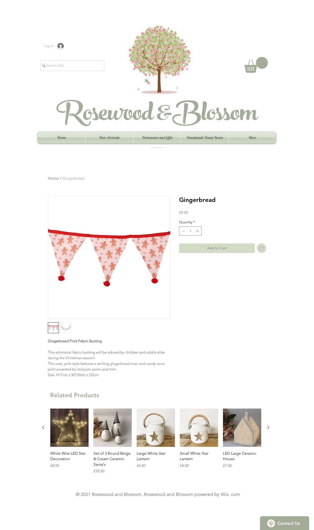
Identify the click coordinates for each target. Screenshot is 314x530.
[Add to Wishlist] (261, 248)
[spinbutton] (190, 231)
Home (53, 178)
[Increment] (198, 231)
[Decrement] (183, 231)
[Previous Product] (43, 427)
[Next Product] (268, 427)
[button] (256, 65)
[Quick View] (69, 428)
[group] (155, 441)
